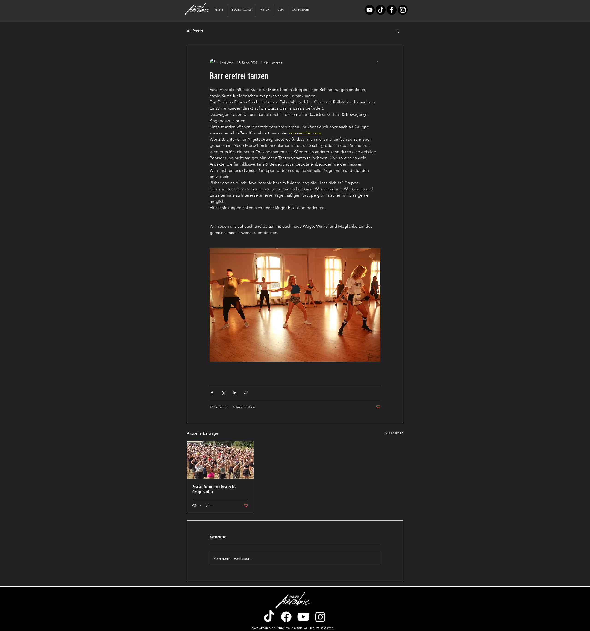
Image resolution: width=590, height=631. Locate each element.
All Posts (195, 31)
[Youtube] (303, 617)
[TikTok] (381, 10)
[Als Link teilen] (246, 392)
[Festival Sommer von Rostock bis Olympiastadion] (220, 460)
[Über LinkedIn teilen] (234, 392)
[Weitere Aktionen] (377, 62)
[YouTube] (370, 10)
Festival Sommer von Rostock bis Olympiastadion (214, 489)
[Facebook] (392, 10)
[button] (397, 31)
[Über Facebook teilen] (212, 392)
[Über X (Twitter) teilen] (223, 392)
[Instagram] (403, 10)
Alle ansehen (394, 432)
